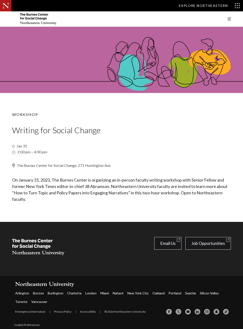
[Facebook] (169, 312)
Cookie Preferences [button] (27, 325)
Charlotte (74, 293)
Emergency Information (30, 311)
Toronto (21, 302)
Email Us (168, 243)
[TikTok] (226, 312)
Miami (104, 293)
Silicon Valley (209, 293)
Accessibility (88, 311)
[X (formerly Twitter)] (178, 312)
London (91, 293)
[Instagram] (207, 312)
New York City (138, 293)
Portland (174, 293)
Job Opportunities (208, 243)
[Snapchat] (216, 312)
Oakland (158, 293)
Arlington (22, 293)
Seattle (190, 293)
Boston (38, 293)
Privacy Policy (62, 311)
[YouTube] (188, 312)
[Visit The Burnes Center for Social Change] (47, 19)
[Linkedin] (197, 312)
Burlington (55, 293)
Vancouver (39, 302)
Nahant (118, 293)
